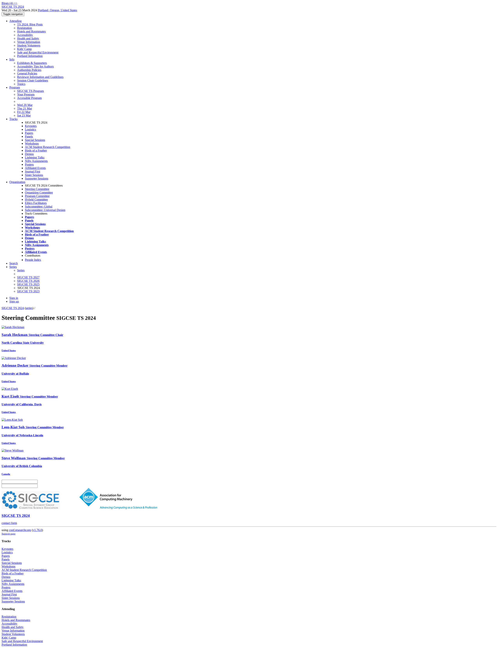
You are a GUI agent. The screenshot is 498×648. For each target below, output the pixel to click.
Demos (29, 154)
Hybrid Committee (36, 199)
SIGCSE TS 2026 (28, 280)
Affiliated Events (35, 168)
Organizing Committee (39, 192)
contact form (9, 523)
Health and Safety (28, 38)
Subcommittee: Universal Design (45, 210)
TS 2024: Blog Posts (30, 24)
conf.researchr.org (20, 530)
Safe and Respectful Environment (37, 52)
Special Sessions (35, 140)
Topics (21, 84)
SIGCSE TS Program (30, 91)
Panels (29, 136)
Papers (29, 133)
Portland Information (30, 56)
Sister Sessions (34, 175)
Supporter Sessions (36, 178)
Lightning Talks (34, 157)
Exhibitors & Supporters (32, 63)
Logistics (30, 129)
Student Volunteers (28, 45)
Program (14, 87)
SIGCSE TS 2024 (13, 308)
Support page (9, 533)
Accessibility (25, 35)
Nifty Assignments (36, 161)
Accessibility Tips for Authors (35, 66)
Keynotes (31, 126)
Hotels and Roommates (31, 31)
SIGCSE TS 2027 (28, 277)
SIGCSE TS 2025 (28, 284)
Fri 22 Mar (23, 112)
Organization (17, 182)
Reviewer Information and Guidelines (40, 77)
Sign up (14, 301)
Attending (15, 21)
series (29, 308)
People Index (33, 259)
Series (21, 270)
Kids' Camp (24, 49)
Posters (29, 164)
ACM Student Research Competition (47, 147)
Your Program (25, 94)
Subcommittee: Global (38, 206)
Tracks (13, 119)
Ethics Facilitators (36, 203)
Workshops (32, 143)
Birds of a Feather (36, 150)
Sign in (13, 298)
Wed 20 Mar (24, 105)
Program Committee (37, 196)
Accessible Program (29, 98)
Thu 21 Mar (24, 108)
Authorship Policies (29, 70)
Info (11, 59)
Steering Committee (37, 189)
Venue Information (28, 42)
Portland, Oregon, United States (57, 10)
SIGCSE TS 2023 (28, 291)
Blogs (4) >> (9, 3)
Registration (24, 28)
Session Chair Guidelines (32, 80)
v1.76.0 (37, 530)
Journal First (32, 171)
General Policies (27, 73)
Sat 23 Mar (24, 115)
